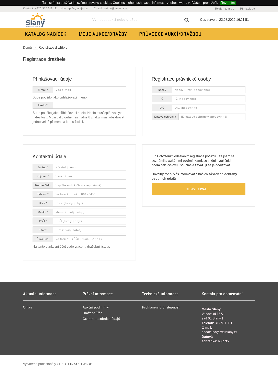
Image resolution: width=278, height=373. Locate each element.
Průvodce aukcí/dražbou (170, 34)
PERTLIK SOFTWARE (75, 364)
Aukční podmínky (96, 307)
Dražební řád (93, 313)
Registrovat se (224, 8)
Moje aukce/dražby (103, 34)
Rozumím (228, 2)
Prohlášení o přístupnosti (161, 307)
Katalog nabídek (46, 34)
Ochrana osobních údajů (101, 318)
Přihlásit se (247, 8)
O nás (27, 307)
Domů (27, 47)
